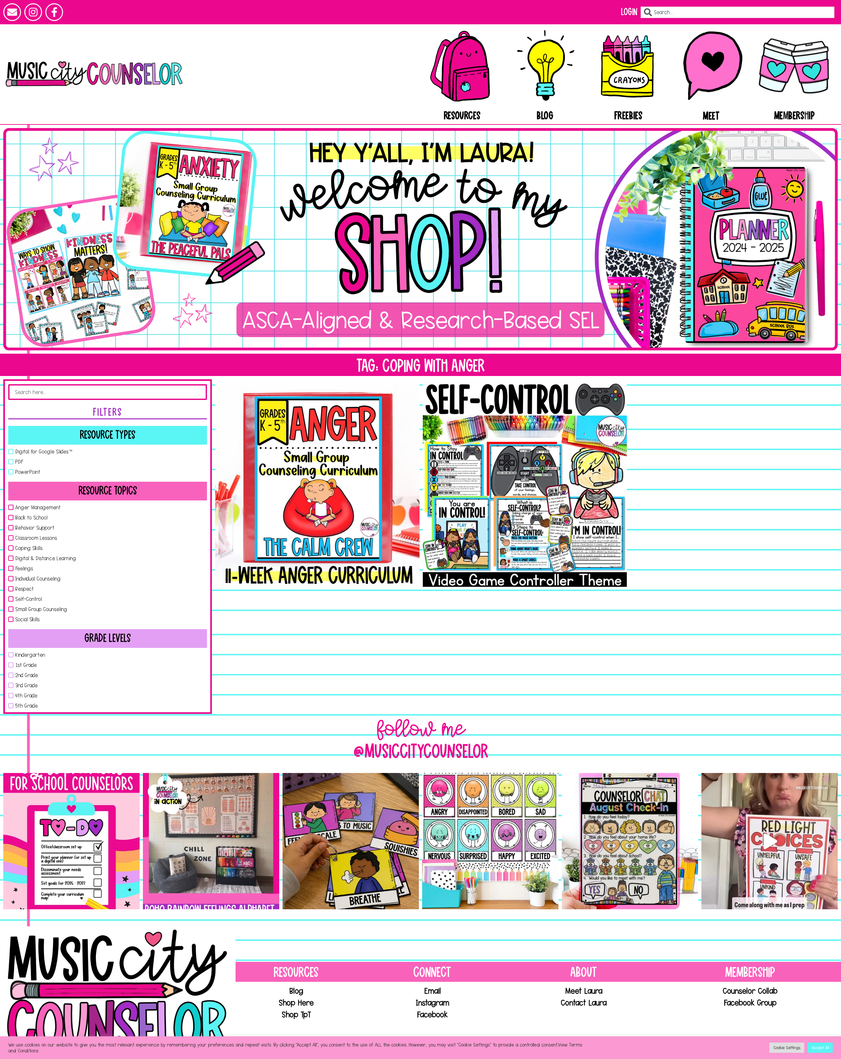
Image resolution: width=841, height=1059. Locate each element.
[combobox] (737, 12)
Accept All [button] (820, 1047)
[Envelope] (12, 12)
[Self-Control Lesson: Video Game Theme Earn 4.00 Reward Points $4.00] (525, 485)
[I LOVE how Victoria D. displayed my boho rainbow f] (211, 841)
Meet (711, 116)
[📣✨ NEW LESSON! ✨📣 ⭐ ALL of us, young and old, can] (351, 841)
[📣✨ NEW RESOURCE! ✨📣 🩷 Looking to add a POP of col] (490, 841)
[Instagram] (33, 12)
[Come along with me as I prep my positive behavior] (769, 841)
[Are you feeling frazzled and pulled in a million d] (71, 841)
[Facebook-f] (54, 12)
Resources (462, 115)
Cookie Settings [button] (786, 1047)
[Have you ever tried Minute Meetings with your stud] (630, 841)
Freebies (628, 115)
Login (629, 12)
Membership (794, 115)
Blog (545, 115)
